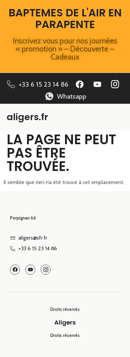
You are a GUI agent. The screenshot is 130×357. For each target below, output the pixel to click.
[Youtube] (97, 84)
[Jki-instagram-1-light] (115, 84)
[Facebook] (80, 84)
